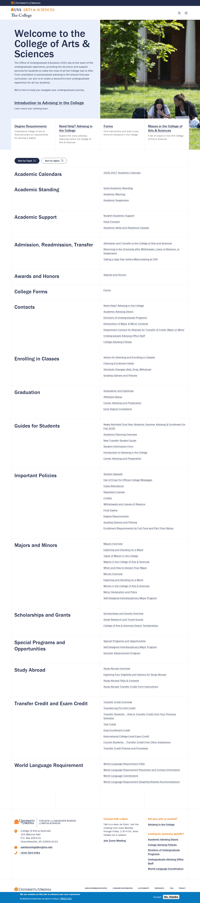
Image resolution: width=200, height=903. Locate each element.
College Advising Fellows (118, 342)
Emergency (159, 888)
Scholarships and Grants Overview (123, 613)
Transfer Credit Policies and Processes (126, 748)
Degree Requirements (116, 516)
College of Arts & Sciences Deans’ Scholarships (131, 625)
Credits (108, 498)
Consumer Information (123, 888)
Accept (157, 896)
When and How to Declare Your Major (125, 567)
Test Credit (110, 724)
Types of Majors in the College (121, 556)
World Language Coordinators (121, 775)
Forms (107, 290)
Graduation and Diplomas (119, 391)
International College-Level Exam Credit (126, 736)
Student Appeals (113, 474)
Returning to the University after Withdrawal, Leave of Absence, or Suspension (142, 251)
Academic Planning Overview (120, 434)
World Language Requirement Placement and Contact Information (142, 770)
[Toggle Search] (179, 13)
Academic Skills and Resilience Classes (126, 227)
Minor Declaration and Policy (120, 592)
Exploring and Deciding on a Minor (124, 580)
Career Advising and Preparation (122, 403)
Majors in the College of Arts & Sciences (126, 561)
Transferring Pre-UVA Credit (119, 708)
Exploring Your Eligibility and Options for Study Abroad (135, 674)
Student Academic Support (119, 215)
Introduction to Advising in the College (49, 102)
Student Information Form (118, 446)
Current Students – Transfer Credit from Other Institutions (137, 742)
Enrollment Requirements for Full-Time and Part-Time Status (138, 528)
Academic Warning (114, 194)
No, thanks (171, 896)
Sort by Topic (25, 160)
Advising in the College (161, 824)
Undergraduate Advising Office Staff (124, 335)
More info (66, 898)
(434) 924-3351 (30, 852)
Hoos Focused (112, 221)
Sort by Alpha (52, 160)
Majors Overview (113, 543)
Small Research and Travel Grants (123, 619)
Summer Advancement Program (122, 653)
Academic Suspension (116, 200)
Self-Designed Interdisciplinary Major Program (130, 598)
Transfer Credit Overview (118, 702)
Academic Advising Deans (118, 311)
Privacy (182, 888)
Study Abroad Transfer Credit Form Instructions (131, 686)
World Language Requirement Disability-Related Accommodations (142, 781)
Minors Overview (113, 574)
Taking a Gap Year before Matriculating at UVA (131, 259)
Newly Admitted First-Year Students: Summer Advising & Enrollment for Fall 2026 (144, 426)
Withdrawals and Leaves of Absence (124, 504)
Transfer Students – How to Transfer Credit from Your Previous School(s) (140, 716)
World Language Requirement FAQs (124, 763)
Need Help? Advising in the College (124, 305)
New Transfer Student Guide (120, 440)
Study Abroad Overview (117, 668)
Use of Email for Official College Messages (128, 480)
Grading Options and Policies (120, 375)
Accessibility (143, 888)
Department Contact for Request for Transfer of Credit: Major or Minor (144, 329)
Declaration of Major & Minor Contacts (126, 323)
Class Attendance (114, 486)
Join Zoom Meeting (115, 840)
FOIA (171, 888)
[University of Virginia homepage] (32, 890)
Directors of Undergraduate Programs (125, 317)
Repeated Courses (114, 492)
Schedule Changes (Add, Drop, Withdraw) (127, 369)
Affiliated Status (113, 397)
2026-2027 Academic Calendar (122, 172)
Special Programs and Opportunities (125, 641)
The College (21, 16)
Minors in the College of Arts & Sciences (126, 586)
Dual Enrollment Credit (117, 730)
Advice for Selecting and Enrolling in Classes (129, 357)
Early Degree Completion (118, 409)
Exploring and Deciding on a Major (124, 549)
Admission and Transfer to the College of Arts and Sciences (138, 243)
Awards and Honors (115, 274)
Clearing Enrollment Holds (119, 363)
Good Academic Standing (118, 188)
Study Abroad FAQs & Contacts (121, 680)
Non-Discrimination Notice (96, 888)
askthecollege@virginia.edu (37, 847)
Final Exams (111, 510)
